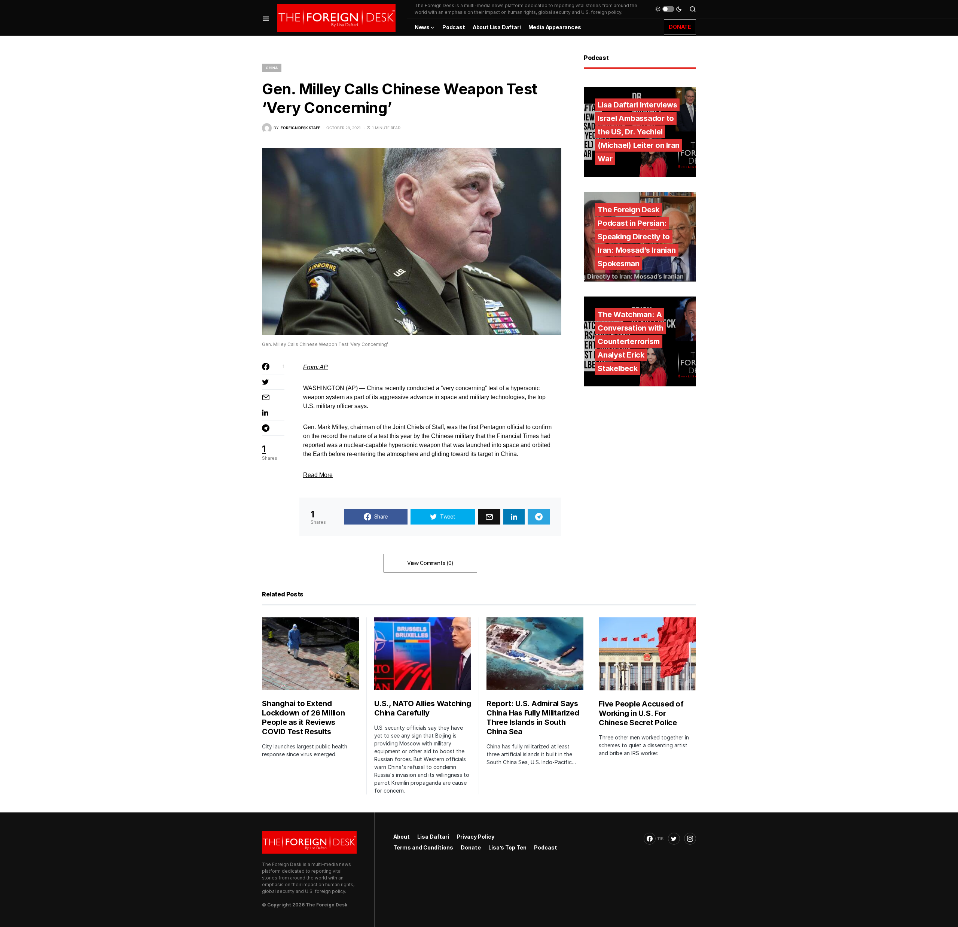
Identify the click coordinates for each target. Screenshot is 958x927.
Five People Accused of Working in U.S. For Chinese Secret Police (641, 713)
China (272, 68)
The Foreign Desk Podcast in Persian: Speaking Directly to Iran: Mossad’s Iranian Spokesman (637, 236)
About (401, 836)
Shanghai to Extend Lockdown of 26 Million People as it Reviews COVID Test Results (303, 717)
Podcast (545, 847)
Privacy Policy (475, 836)
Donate (471, 847)
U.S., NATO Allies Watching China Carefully (422, 708)
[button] (266, 18)
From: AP (315, 367)
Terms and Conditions (423, 847)
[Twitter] (674, 838)
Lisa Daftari (433, 836)
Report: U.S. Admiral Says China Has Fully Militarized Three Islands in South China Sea (532, 717)
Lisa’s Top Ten (507, 847)
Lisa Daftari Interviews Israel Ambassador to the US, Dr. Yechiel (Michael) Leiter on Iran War (639, 131)
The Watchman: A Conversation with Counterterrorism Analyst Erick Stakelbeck (630, 341)
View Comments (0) (430, 563)
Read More (318, 475)
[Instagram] (690, 838)
